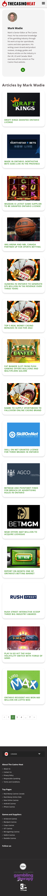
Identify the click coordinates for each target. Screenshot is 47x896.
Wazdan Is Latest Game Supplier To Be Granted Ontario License (23, 204)
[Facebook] (4, 851)
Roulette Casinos (10, 838)
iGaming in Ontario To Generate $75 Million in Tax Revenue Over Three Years (23, 286)
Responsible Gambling (12, 778)
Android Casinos (10, 804)
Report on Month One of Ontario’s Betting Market (19, 572)
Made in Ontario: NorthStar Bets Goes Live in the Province (22, 162)
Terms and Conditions (12, 782)
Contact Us (8, 772)
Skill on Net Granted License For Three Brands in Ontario (21, 450)
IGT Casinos (8, 828)
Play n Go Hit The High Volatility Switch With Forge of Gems (23, 655)
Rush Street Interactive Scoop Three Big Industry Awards (22, 612)
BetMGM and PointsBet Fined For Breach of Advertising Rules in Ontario (21, 490)
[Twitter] (8, 851)
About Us (7, 769)
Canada (13, 754)
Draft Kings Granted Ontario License (21, 121)
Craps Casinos (9, 825)
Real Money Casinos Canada (14, 794)
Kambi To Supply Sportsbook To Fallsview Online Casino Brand (22, 409)
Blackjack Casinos (10, 822)
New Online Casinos (11, 800)
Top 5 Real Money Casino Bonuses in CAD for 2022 (18, 326)
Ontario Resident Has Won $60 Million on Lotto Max (22, 698)
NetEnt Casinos (9, 835)
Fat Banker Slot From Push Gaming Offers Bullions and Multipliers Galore (21, 368)
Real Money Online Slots (13, 797)
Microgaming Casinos (11, 832)
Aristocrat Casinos (10, 819)
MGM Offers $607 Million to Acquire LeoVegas (20, 533)
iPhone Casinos (9, 807)
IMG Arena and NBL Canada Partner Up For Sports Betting (22, 245)
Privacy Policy (8, 775)
